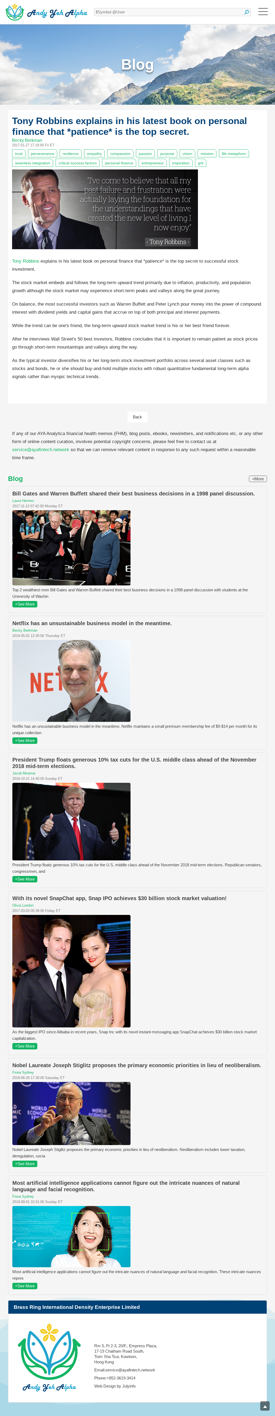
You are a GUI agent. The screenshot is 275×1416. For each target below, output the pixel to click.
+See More (25, 604)
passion (145, 153)
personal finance (119, 163)
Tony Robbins (25, 261)
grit (200, 163)
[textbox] (172, 12)
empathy (94, 153)
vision (187, 153)
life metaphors (234, 153)
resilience (71, 153)
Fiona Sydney (23, 1072)
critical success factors (78, 163)
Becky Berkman (27, 140)
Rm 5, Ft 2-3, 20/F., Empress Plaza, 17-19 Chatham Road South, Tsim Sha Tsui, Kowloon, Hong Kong (125, 1353)
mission (207, 153)
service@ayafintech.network (40, 449)
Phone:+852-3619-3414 (114, 1378)
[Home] (46, 12)
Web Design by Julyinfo (115, 1386)
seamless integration (32, 163)
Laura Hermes (23, 501)
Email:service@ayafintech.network (124, 1370)
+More (258, 479)
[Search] (247, 12)
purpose (167, 153)
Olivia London (23, 905)
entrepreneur (153, 163)
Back (137, 417)
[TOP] (265, 1406)
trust (19, 153)
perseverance (42, 153)
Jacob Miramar (23, 773)
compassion (120, 153)
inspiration (181, 163)
